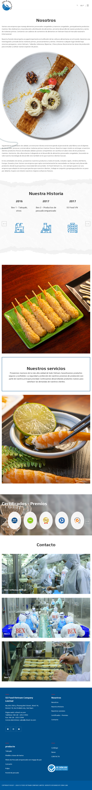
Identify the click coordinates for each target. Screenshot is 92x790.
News (53, 752)
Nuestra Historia (57, 707)
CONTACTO (55, 756)
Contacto (54, 720)
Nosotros (54, 702)
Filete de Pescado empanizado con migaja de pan (23, 760)
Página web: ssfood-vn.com (15, 712)
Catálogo (54, 748)
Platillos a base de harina (14, 755)
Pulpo (7, 768)
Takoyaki (8, 751)
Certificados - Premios (59, 715)
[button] (4, 223)
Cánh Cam (64, 785)
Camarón (8, 764)
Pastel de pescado (12, 773)
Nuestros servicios (58, 711)
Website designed (51, 785)
